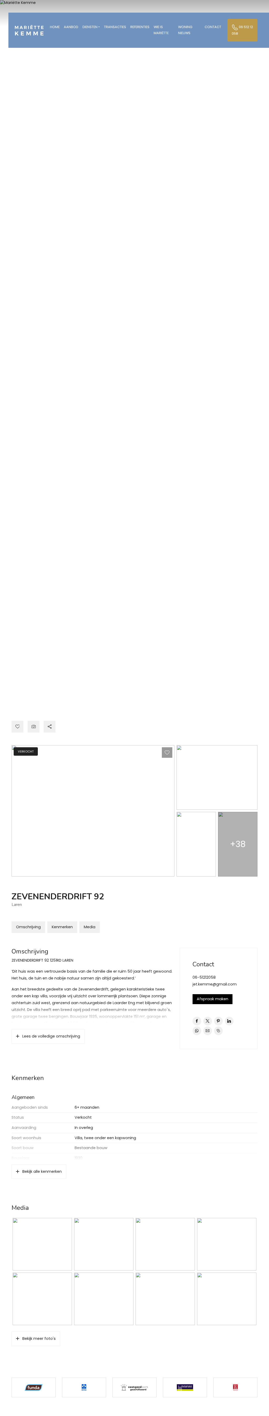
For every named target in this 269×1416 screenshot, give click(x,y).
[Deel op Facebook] (197, 1021)
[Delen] (49, 727)
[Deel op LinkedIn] (229, 1021)
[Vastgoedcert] (134, 1387)
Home (55, 27)
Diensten (89, 27)
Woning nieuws (185, 30)
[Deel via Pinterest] (218, 1021)
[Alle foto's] (33, 727)
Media (89, 927)
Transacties (115, 27)
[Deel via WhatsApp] (197, 1030)
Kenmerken (62, 927)
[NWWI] (185, 1387)
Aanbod (71, 27)
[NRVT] (235, 1387)
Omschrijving (28, 927)
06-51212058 (204, 977)
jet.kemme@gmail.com (215, 984)
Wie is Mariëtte (161, 30)
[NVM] (84, 1387)
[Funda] (34, 1387)
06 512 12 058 (242, 30)
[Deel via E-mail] (207, 1030)
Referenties (139, 27)
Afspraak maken (212, 999)
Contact (213, 27)
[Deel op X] (207, 1021)
